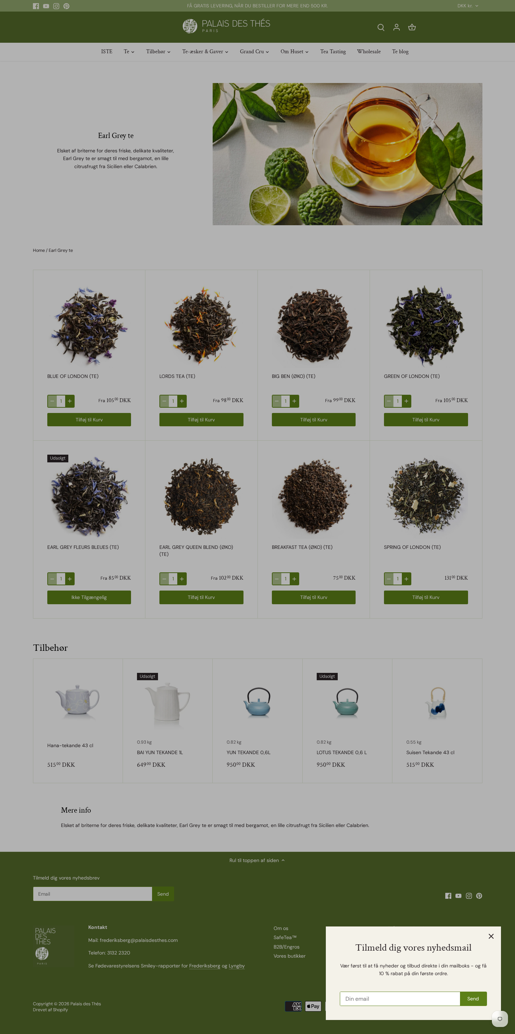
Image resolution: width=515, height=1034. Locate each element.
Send (473, 998)
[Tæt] (491, 936)
